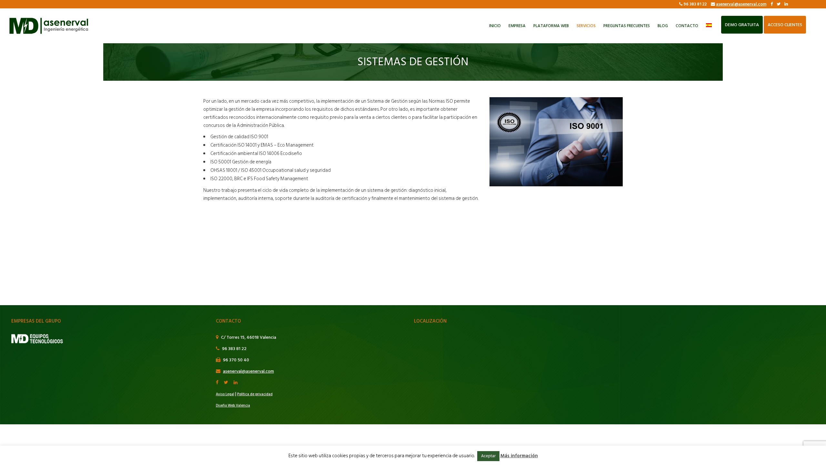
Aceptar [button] (488, 456)
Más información (519, 456)
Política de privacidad (255, 394)
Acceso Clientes (785, 24)
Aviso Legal (225, 394)
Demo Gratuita (742, 24)
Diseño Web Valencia (233, 405)
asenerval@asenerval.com (741, 4)
